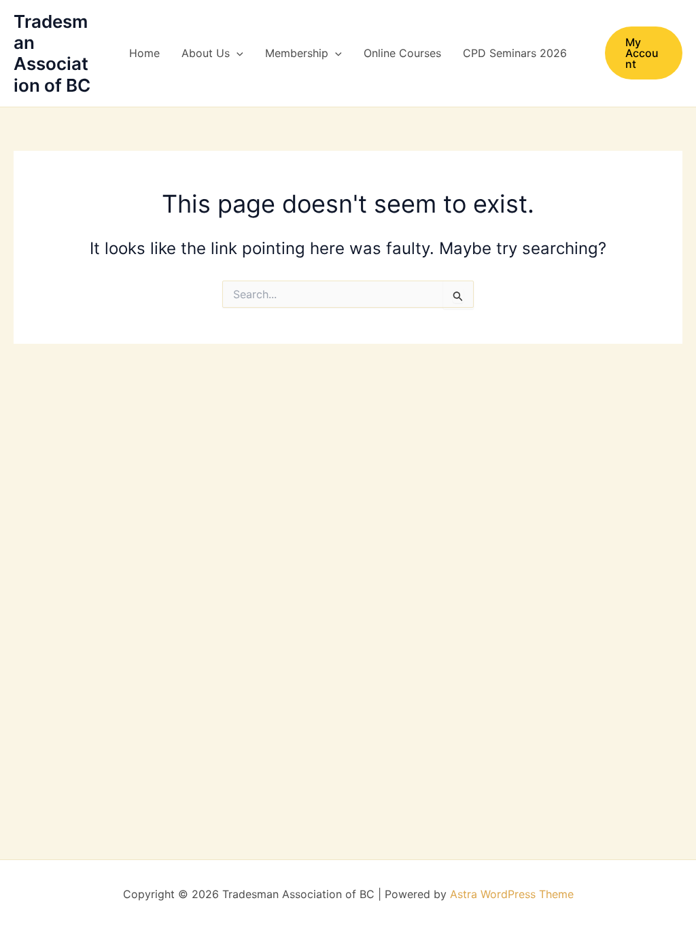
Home (144, 53)
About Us (205, 53)
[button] (236, 53)
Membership (296, 53)
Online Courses (402, 53)
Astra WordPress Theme (512, 894)
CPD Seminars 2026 (515, 53)
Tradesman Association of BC (52, 53)
